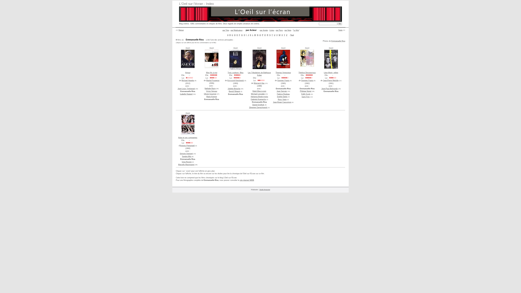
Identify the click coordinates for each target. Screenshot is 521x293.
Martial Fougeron (212, 80)
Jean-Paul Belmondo (329, 89)
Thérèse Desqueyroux (307, 73)
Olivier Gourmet (210, 94)
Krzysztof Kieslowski (235, 80)
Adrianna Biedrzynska (259, 97)
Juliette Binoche (234, 89)
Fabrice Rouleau (283, 94)
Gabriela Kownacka (258, 99)
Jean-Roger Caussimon (282, 102)
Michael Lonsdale (258, 94)
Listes (271, 30)
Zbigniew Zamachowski (258, 107)
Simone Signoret (186, 154)
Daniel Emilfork (258, 105)
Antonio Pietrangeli (187, 146)
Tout (292, 35)
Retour (181, 30)
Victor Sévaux (211, 91)
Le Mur (296, 30)
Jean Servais (282, 91)
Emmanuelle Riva (338, 41)
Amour (187, 73)
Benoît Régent (234, 91)
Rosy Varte (282, 99)
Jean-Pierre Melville (331, 80)
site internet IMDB (247, 180)
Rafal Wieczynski (259, 91)
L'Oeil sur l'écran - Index (196, 4)
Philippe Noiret (305, 91)
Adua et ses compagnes (187, 138)
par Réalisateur (236, 30)
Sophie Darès (282, 97)
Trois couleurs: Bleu (235, 73)
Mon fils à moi (211, 73)
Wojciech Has (259, 83)
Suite (340, 30)
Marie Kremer (211, 97)
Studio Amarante (264, 189)
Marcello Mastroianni (186, 165)
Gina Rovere (187, 162)
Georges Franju (283, 80)
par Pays (279, 30)
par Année (264, 30)
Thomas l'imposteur (283, 73)
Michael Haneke (188, 80)
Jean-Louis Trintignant (186, 89)
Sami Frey (306, 97)
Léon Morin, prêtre (331, 73)
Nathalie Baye (210, 88)
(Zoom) (188, 48)
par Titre (226, 30)
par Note (288, 30)
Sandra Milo (186, 156)
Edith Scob (305, 94)
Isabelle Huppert (186, 94)
